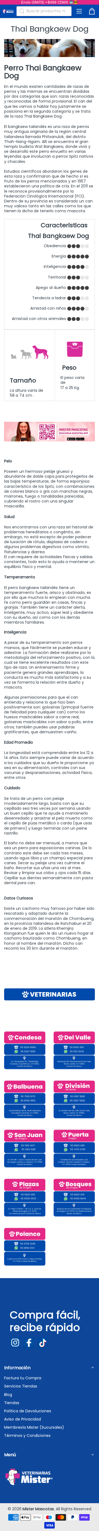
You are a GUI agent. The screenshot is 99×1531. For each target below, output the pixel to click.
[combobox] (44, 11)
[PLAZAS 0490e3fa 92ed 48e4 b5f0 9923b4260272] (24, 1197)
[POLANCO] (24, 1246)
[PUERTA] (74, 1148)
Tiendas (11, 1403)
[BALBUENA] (24, 1099)
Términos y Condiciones (27, 1435)
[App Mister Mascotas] (49, 440)
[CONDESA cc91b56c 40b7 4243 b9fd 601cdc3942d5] (24, 1050)
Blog (8, 1394)
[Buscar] (22, 11)
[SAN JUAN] (24, 1148)
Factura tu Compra (22, 1378)
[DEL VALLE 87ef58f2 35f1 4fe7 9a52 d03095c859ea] (74, 1050)
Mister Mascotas (38, 1509)
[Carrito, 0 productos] (92, 11)
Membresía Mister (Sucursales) (34, 1427)
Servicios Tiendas (20, 1386)
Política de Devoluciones (27, 1411)
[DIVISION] (74, 1099)
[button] (79, 11)
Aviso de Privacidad (22, 1419)
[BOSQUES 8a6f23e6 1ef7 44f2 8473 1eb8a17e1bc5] (74, 1197)
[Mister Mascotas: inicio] (8, 11)
